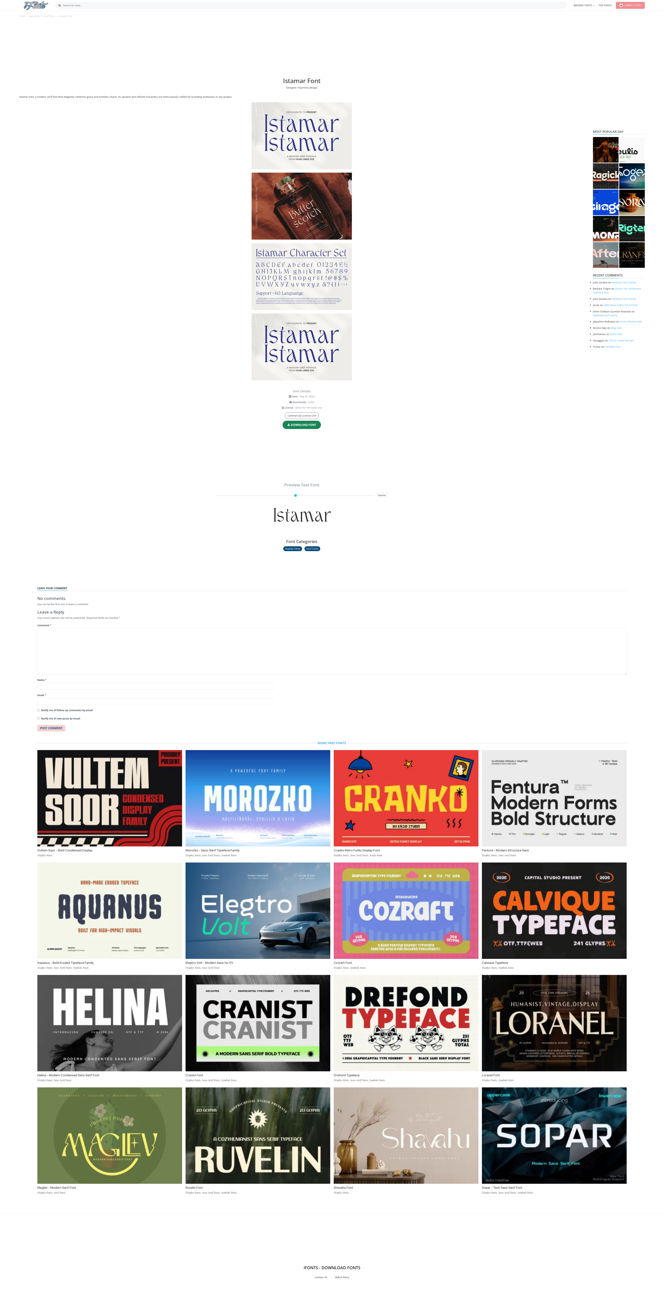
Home (22, 16)
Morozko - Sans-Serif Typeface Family (213, 850)
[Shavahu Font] (406, 1135)
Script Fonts (375, 855)
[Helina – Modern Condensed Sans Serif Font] (109, 1023)
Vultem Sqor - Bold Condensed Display (64, 850)
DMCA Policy (342, 1277)
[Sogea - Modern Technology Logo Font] (632, 176)
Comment (44, 625)
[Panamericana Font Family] (606, 150)
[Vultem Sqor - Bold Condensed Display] (109, 798)
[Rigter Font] (632, 228)
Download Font (303, 425)
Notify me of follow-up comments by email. (67, 710)
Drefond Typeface (346, 1075)
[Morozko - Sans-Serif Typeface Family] (258, 798)
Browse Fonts (583, 5)
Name (42, 680)
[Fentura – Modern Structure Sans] (554, 798)
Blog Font (616, 328)
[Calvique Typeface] (554, 911)
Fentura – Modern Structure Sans (505, 850)
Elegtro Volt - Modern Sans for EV (209, 963)
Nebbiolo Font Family (624, 282)
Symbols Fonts (81, 967)
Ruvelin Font (194, 1187)
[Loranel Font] (554, 1023)
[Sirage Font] (606, 202)
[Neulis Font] (632, 150)
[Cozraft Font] (406, 911)
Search (59, 5)
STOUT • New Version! (621, 340)
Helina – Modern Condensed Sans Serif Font (68, 1075)
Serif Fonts (49, 16)
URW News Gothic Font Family (620, 305)
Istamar (302, 514)
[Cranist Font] (258, 1023)
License (288, 407)
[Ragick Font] (606, 176)
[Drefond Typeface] (406, 1023)
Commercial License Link (302, 415)
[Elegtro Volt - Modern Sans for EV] (258, 911)
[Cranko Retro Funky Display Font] (406, 798)
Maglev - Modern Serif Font (56, 1187)
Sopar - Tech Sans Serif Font (502, 1187)
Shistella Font (613, 346)
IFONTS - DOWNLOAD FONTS (332, 1267)
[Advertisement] (301, 49)
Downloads (299, 402)
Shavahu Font (343, 1187)
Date (295, 396)
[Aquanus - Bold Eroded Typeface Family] (109, 911)
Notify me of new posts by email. (61, 718)
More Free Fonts (332, 743)
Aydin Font (616, 334)
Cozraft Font (343, 963)
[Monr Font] (606, 228)
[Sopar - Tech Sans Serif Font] (554, 1135)
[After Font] (606, 255)
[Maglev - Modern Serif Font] (109, 1135)
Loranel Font (491, 1075)
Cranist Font (194, 1075)
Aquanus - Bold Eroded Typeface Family (65, 963)
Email (41, 695)
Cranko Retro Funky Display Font (357, 850)
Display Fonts (292, 548)
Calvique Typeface (495, 963)
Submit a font (632, 5)
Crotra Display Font (631, 321)
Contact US (321, 1277)
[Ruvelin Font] (258, 1135)
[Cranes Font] (632, 255)
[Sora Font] (632, 202)
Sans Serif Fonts (63, 967)
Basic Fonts (34, 16)
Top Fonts (605, 5)
